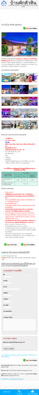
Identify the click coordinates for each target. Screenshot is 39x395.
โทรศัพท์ (5, 293)
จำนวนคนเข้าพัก (7, 311)
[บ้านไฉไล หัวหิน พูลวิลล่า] (6, 82)
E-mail (5, 286)
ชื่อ (4, 274)
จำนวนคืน (6, 305)
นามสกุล (5, 280)
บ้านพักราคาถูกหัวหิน (21, 355)
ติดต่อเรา (21, 379)
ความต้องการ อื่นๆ (7, 317)
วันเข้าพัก (6, 299)
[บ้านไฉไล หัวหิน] (6, 93)
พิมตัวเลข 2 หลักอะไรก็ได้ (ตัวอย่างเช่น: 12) (14, 342)
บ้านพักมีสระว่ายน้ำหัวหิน (9, 355)
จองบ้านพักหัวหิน (13, 379)
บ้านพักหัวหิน (23, 2)
